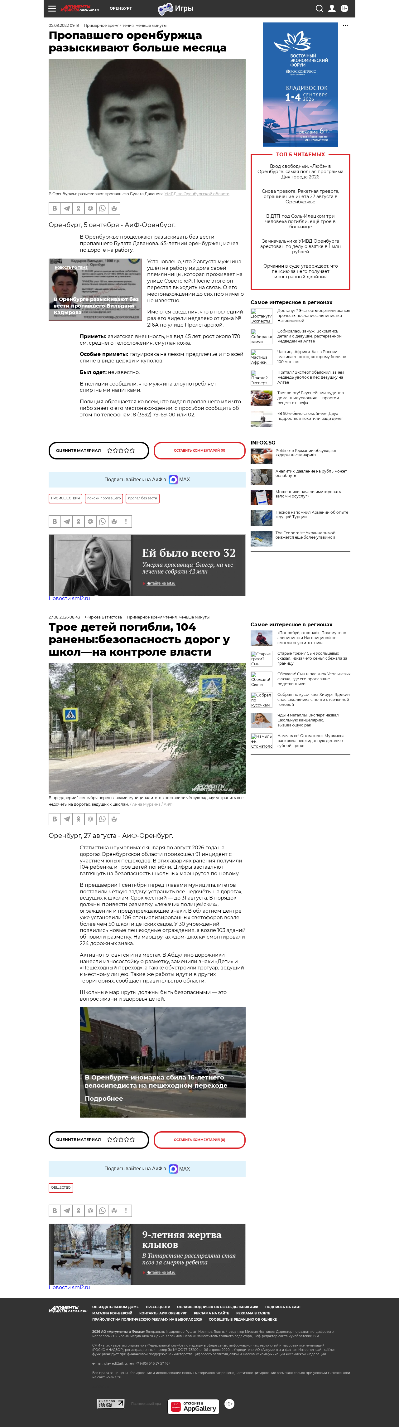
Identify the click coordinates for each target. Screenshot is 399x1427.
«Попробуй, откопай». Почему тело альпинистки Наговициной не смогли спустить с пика (311, 637)
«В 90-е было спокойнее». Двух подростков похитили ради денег (310, 416)
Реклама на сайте (211, 1313)
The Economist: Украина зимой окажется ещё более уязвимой (305, 535)
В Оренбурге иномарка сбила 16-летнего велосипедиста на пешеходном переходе (156, 1081)
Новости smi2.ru (69, 598)
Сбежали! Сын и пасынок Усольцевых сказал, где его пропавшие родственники (313, 679)
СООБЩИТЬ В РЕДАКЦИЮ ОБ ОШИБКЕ (243, 1320)
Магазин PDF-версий (112, 1313)
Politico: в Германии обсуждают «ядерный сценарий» (306, 453)
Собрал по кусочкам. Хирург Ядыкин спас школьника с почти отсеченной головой (313, 699)
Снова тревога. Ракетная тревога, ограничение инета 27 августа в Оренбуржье (300, 197)
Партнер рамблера (146, 1403)
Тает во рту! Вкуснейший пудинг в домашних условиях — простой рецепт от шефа (310, 398)
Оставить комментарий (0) (199, 451)
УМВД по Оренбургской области (197, 194)
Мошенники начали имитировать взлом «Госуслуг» (308, 494)
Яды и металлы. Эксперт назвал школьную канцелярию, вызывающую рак (308, 720)
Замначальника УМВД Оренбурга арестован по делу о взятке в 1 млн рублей (300, 247)
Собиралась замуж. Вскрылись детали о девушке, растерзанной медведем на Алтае (309, 336)
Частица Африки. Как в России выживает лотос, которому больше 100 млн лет (311, 356)
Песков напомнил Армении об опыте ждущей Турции (312, 514)
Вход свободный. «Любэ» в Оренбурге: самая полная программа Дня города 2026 (300, 172)
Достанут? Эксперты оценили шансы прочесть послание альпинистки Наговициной (313, 315)
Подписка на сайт (283, 1307)
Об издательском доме (115, 1307)
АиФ (168, 804)
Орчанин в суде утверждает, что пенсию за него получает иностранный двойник (300, 271)
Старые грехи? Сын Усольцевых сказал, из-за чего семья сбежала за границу (312, 658)
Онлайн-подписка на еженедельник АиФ (217, 1307)
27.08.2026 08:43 (64, 617)
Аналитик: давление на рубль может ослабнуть (311, 473)
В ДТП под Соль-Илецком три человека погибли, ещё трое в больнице (300, 222)
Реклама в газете (253, 1313)
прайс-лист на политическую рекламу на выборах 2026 (147, 1320)
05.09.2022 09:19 (64, 25)
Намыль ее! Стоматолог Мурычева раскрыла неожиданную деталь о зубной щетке (310, 740)
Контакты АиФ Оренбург (163, 1313)
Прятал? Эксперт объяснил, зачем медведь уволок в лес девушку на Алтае (310, 377)
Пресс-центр (158, 1307)
